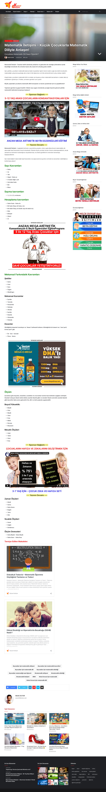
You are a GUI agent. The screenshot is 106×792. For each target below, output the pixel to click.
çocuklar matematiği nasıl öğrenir (20, 673)
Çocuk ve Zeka (8, 41)
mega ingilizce (82, 774)
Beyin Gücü (40, 11)
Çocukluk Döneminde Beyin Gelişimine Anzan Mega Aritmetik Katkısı (58, 748)
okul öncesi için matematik (48, 677)
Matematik (14, 17)
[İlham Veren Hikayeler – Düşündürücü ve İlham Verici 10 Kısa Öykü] (63, 770)
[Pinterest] (34, 687)
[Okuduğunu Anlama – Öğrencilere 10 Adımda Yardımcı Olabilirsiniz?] (63, 776)
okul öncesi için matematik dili (37, 680)
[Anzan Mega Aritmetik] (87, 165)
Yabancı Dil (49, 11)
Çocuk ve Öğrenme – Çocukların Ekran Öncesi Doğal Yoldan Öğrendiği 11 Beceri (58, 727)
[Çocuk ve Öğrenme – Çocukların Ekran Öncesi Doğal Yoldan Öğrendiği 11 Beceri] (59, 718)
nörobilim (74, 777)
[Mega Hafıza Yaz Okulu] (87, 79)
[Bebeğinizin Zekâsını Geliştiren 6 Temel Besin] (37, 718)
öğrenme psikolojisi (76, 782)
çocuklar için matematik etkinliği (48, 669)
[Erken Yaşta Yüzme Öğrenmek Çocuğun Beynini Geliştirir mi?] (14, 718)
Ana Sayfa (8, 11)
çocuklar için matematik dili (24, 669)
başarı (73, 768)
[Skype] (38, 687)
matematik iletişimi (23, 677)
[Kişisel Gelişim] (13, 4)
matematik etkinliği (58, 673)
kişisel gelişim (92, 771)
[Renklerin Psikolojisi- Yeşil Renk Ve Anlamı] (53, 776)
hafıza (93, 768)
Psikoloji (32, 11)
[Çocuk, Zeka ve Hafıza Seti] (87, 137)
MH (34, 677)
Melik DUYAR (11, 57)
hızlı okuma (84, 771)
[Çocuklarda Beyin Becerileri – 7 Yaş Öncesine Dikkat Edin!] (14, 739)
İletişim (57, 11)
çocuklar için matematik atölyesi (24, 666)
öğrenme (91, 779)
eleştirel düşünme (86, 768)
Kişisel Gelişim (16, 11)
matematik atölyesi (42, 673)
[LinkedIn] (30, 687)
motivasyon (94, 774)
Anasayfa (8, 17)
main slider (74, 774)
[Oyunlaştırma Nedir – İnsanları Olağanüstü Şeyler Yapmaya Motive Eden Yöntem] (42, 776)
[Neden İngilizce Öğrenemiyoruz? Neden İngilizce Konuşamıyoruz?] (53, 782)
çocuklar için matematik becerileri (49, 666)
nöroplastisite (81, 777)
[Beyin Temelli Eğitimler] (87, 193)
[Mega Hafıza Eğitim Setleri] (87, 108)
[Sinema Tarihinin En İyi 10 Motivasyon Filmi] (63, 782)
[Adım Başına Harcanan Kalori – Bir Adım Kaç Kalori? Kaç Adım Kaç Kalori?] (53, 770)
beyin (78, 768)
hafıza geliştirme (75, 771)
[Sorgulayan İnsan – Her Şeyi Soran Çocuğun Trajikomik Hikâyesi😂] (37, 739)
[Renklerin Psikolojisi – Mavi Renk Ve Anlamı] (42, 782)
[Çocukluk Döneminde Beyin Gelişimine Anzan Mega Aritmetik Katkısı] (59, 739)
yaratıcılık (84, 779)
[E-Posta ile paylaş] (42, 687)
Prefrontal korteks (91, 777)
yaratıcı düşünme (76, 779)
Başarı (25, 11)
